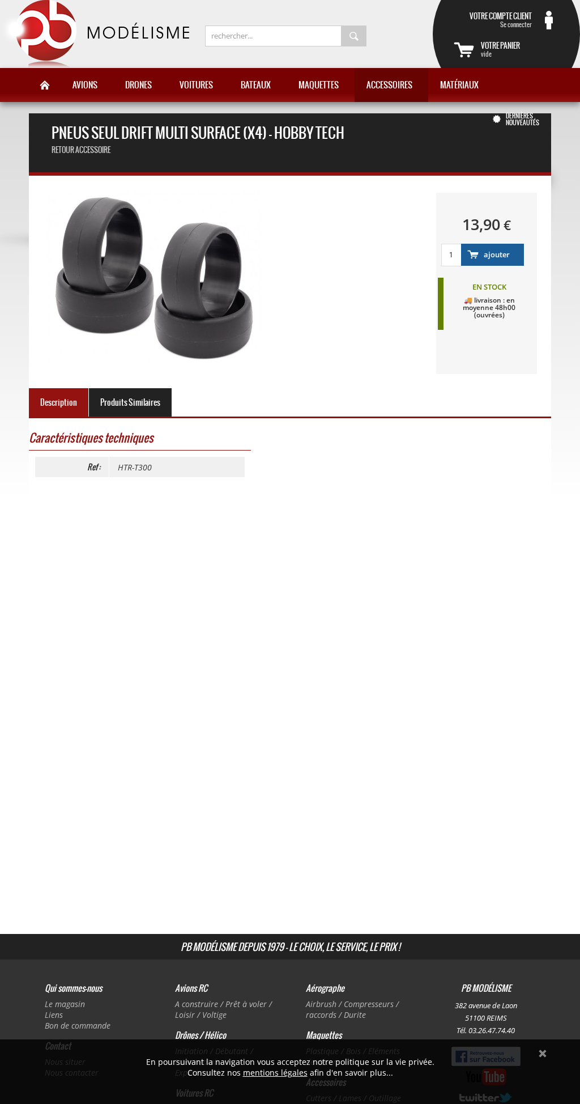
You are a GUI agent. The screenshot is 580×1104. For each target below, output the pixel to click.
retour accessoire (81, 150)
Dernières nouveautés (522, 119)
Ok (542, 1053)
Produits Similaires (130, 402)
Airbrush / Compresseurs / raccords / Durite (352, 1009)
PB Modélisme (94, 34)
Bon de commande (77, 1025)
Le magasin (65, 1004)
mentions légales (275, 1072)
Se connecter (501, 20)
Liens (54, 1014)
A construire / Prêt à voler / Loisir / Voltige (223, 1009)
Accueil (45, 85)
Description (58, 402)
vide (500, 49)
